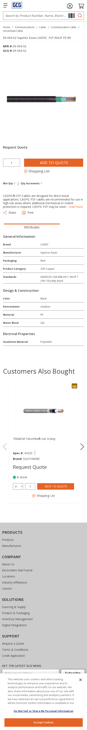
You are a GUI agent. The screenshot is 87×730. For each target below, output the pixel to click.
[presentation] (31, 226)
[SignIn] (70, 6)
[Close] (80, 679)
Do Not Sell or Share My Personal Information (43, 711)
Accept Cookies (43, 722)
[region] (43, 701)
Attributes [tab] (31, 227)
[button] (82, 446)
